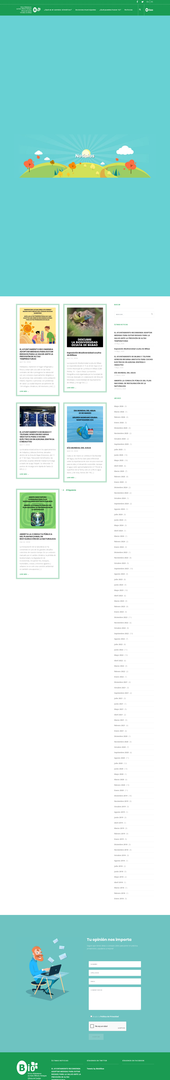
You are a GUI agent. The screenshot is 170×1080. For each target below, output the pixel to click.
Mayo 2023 (118, 590)
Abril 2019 (118, 823)
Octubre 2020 (120, 747)
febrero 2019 (119, 833)
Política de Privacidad (109, 1016)
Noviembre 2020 (121, 742)
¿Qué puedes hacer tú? (110, 10)
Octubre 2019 (120, 806)
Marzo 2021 (119, 720)
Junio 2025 (118, 455)
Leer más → (24, 391)
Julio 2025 (118, 449)
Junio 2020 (118, 769)
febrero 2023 (119, 606)
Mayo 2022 (118, 655)
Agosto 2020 (119, 758)
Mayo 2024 (118, 525)
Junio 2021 (118, 704)
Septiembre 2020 (121, 752)
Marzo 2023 (119, 601)
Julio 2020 (118, 763)
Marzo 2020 (119, 779)
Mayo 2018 (118, 877)
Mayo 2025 (118, 460)
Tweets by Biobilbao (95, 1068)
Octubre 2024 (120, 498)
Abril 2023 (118, 595)
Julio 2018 (118, 866)
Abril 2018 (118, 882)
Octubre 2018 (120, 855)
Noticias (129, 10)
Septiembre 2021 (121, 693)
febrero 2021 (119, 725)
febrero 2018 (119, 893)
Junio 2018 (118, 871)
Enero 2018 (119, 898)
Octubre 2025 (120, 439)
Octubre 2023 (120, 563)
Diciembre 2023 (120, 552)
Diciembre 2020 (120, 736)
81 (67, 490)
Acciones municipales (85, 10)
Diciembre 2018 (120, 844)
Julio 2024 (118, 514)
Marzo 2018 (119, 888)
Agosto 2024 (119, 509)
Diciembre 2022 (120, 617)
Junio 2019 (118, 817)
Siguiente (72, 490)
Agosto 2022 (119, 639)
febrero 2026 (119, 417)
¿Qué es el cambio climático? (58, 10)
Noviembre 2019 (121, 801)
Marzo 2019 (119, 828)
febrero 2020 (119, 785)
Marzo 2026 (119, 412)
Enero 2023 (119, 612)
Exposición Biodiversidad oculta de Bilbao (84, 354)
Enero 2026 (119, 422)
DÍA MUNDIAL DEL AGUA (79, 447)
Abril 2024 (118, 530)
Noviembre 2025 (121, 433)
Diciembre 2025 (120, 428)
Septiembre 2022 (121, 633)
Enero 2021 (119, 731)
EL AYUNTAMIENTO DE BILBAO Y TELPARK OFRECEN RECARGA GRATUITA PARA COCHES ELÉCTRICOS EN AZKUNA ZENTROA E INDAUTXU (37, 437)
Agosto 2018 (119, 860)
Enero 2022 (119, 677)
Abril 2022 (118, 660)
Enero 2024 (119, 547)
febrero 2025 (119, 476)
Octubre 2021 (120, 687)
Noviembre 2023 (121, 558)
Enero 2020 (119, 790)
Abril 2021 (118, 714)
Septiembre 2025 (121, 444)
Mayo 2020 (118, 774)
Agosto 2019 (119, 812)
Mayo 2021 (118, 709)
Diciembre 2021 (120, 682)
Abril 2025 (118, 466)
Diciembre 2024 (120, 487)
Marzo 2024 (119, 536)
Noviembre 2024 (121, 493)
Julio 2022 (118, 644)
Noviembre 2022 (121, 622)
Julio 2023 (118, 579)
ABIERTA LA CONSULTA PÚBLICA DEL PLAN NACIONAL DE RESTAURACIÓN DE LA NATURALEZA (38, 536)
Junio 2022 (118, 650)
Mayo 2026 (118, 406)
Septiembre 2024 (121, 503)
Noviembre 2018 (121, 850)
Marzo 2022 (119, 666)
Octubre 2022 (120, 628)
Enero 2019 (119, 839)
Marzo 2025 (119, 471)
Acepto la (105, 1016)
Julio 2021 (118, 698)
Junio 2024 (118, 520)
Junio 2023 (118, 585)
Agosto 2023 (119, 574)
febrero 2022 (119, 671)
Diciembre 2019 (120, 796)
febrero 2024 (119, 541)
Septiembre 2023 (121, 568)
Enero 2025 (119, 482)
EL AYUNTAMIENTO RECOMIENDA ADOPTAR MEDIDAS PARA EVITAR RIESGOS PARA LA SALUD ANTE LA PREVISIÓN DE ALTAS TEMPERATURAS (36, 354)
